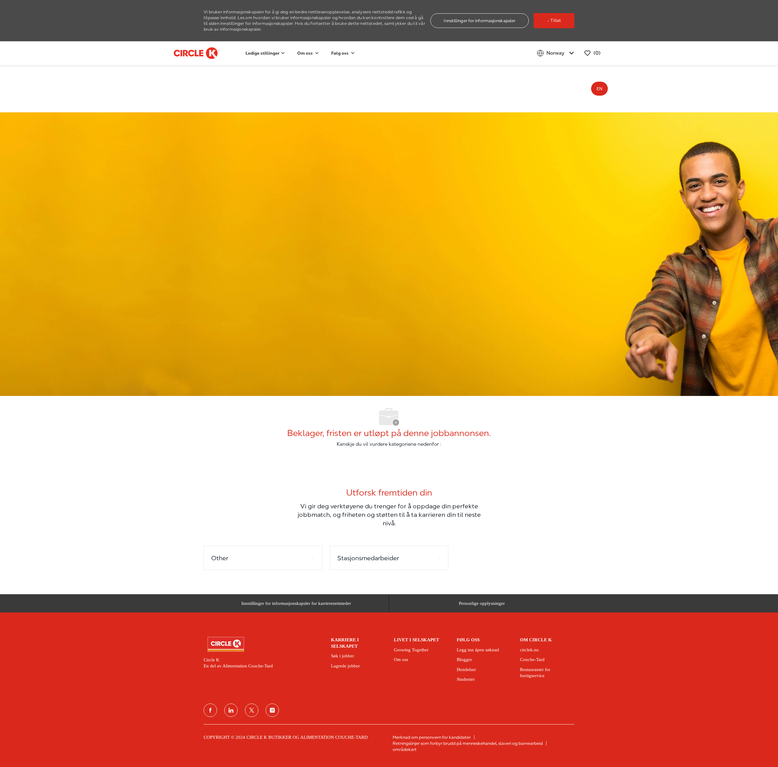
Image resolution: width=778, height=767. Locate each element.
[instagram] (272, 710)
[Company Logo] (189, 53)
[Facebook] (210, 710)
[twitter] (251, 710)
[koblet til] (231, 710)
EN (599, 88)
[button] (479, 20)
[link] (263, 644)
